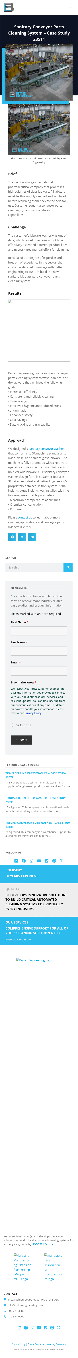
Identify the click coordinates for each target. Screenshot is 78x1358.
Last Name (19, 642)
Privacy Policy (18, 1344)
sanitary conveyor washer (46, 449)
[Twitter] (62, 861)
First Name (19, 622)
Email (16, 662)
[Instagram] (31, 861)
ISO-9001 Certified (44, 1244)
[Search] (68, 567)
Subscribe (23, 725)
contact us (24, 517)
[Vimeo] (47, 861)
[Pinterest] (54, 861)
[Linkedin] (16, 861)
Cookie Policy (34, 1344)
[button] (70, 6)
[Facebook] (24, 861)
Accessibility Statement (55, 1344)
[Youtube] (39, 861)
